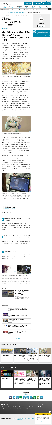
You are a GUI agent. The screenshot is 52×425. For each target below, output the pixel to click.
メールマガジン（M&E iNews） (15, 409)
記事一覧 (41, 26)
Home (3, 12)
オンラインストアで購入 (41, 35)
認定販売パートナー (4, 409)
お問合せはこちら (43, 421)
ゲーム (7, 408)
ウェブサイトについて (31, 418)
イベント (23, 406)
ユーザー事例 (14, 406)
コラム (6, 12)
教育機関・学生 (28, 408)
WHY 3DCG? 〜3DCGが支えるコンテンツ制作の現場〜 (17, 12)
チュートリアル (7, 406)
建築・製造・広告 (18, 408)
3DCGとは (3, 408)
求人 (33, 406)
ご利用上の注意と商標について (22, 418)
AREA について (15, 418)
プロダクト (29, 406)
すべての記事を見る (16, 338)
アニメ (23, 408)
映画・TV (11, 408)
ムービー (19, 406)
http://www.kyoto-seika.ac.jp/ (8, 215)
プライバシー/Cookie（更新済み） (18, 419)
